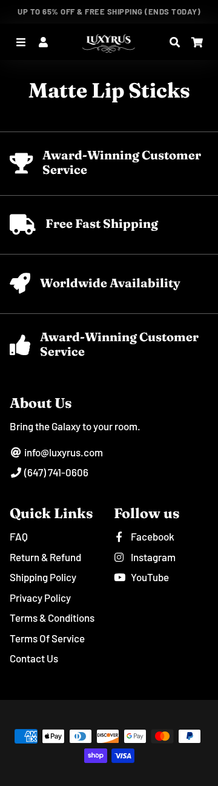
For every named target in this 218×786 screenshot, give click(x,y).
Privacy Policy (40, 597)
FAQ (19, 536)
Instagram (152, 557)
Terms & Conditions (52, 617)
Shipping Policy (43, 577)
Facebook (151, 536)
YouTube (149, 577)
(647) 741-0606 (55, 472)
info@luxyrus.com (62, 452)
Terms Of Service (47, 638)
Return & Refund (45, 557)
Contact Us (34, 658)
